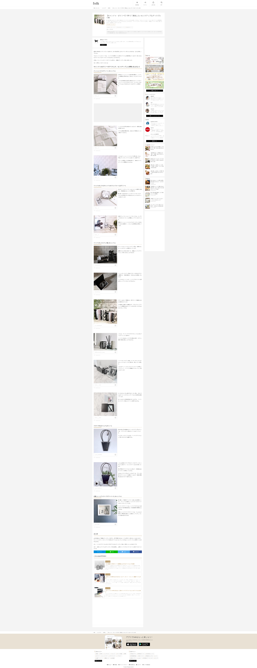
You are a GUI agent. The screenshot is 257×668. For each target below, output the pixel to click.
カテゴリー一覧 (99, 660)
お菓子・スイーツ (99, 658)
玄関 (125, 653)
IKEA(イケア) (133, 658)
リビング (113, 653)
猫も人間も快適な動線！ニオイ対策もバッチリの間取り (157, 194)
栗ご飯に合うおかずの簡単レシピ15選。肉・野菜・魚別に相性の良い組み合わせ (157, 148)
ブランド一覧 (133, 660)
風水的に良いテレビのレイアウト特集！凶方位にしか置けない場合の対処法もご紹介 (157, 160)
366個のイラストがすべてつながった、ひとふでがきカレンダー (157, 200)
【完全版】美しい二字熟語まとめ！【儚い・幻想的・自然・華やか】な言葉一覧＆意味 (157, 154)
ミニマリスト (107, 653)
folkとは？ (110, 664)
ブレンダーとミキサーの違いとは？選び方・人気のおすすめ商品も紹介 (157, 206)
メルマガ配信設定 (146, 664)
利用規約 (115, 664)
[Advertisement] (118, 112)
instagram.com (98, 98)
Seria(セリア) (133, 653)
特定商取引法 (132, 664)
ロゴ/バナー (139, 664)
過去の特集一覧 (155, 90)
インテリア (114, 27)
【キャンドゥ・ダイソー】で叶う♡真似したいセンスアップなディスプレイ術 (121, 632)
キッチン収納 (119, 653)
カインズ (156, 658)
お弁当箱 (112, 658)
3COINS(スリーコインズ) (147, 658)
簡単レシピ (107, 658)
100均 (109, 27)
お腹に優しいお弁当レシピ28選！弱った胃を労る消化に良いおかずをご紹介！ (157, 172)
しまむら (139, 658)
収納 (97, 653)
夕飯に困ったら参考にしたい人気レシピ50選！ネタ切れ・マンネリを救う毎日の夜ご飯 (157, 166)
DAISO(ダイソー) (129, 27)
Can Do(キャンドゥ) (121, 27)
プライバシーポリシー (123, 664)
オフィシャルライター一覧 (155, 115)
